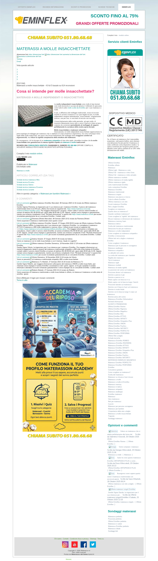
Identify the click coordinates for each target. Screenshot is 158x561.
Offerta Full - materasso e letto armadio (122, 175)
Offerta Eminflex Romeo (116, 307)
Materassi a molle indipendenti (119, 231)
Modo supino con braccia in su (119, 280)
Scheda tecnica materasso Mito (28, 180)
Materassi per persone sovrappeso (120, 406)
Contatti (66, 539)
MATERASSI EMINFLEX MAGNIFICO (122, 360)
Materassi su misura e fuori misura (120, 377)
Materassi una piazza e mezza (119, 197)
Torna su (101, 539)
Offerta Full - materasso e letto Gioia (121, 172)
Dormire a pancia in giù (116, 275)
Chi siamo (57, 539)
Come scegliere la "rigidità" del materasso (123, 216)
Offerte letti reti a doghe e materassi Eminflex (120, 239)
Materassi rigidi (113, 263)
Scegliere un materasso (116, 209)
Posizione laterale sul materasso (119, 285)
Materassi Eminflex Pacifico (118, 355)
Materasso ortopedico (116, 250)
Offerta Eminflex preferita (117, 521)
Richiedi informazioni (53, 7)
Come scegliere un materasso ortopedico (122, 233)
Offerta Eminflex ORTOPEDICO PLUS (122, 468)
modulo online (36, 154)
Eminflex (126, 7)
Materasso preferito (115, 516)
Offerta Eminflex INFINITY (117, 319)
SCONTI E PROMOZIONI (81, 7)
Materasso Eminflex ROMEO (118, 341)
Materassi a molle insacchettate (119, 414)
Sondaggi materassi (115, 418)
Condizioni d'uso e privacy (79, 539)
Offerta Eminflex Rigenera (117, 309)
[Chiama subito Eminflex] (60, 38)
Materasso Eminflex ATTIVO (118, 345)
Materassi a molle (23, 171)
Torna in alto (22, 280)
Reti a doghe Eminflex (116, 207)
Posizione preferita (114, 519)
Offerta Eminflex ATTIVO (117, 316)
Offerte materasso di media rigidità (120, 180)
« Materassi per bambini (49, 194)
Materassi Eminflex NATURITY (119, 358)
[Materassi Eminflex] (65, 548)
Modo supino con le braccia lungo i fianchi (123, 282)
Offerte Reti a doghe (115, 336)
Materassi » (65, 194)
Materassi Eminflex (115, 190)
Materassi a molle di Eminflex (118, 382)
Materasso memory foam (117, 221)
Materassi (33, 164)
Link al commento (23, 203)
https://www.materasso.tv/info (82, 214)
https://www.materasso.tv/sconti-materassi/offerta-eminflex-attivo (43, 229)
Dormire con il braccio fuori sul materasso (123, 287)
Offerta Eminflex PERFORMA (118, 333)
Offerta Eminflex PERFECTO (118, 331)
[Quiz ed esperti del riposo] (59, 395)
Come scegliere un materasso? (119, 372)
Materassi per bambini (116, 409)
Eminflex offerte (113, 165)
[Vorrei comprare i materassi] (112, 447)
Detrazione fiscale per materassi (119, 229)
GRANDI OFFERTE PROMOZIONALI (107, 23)
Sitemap (93, 539)
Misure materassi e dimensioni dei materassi (124, 219)
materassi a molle (69, 142)
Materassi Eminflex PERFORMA (120, 365)
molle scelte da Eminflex (76, 108)
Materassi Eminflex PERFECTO (119, 362)
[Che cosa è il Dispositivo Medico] (108, 113)
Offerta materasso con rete (117, 202)
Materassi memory (114, 384)
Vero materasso (113, 399)
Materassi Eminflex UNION (118, 353)
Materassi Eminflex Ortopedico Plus (121, 350)
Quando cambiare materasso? (119, 214)
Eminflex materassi (115, 394)
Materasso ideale (114, 529)
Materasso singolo (114, 194)
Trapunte (111, 416)
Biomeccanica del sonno (117, 297)
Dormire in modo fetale (116, 289)
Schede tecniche (106, 7)
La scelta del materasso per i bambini (121, 255)
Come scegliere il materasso (118, 243)
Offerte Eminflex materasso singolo (120, 502)
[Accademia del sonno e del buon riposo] (59, 321)
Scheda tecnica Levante (25, 190)
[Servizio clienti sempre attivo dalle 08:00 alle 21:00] (124, 76)
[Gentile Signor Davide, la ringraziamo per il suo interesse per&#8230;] (122, 489)
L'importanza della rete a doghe (119, 411)
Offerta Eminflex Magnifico (117, 311)
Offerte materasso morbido (117, 177)
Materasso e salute (115, 524)
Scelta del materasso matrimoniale (120, 226)
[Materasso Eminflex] (93, 548)
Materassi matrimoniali (116, 192)
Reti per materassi (114, 401)
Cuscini (110, 404)
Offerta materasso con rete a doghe (121, 484)
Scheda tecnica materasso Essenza (30, 187)
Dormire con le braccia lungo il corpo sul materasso (122, 293)
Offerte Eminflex (26, 7)
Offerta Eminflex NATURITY (118, 328)
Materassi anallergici (115, 248)
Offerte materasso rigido (116, 182)
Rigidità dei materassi (116, 258)
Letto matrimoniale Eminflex (118, 185)
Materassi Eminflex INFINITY (118, 348)
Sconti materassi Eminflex (117, 204)
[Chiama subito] (59, 436)
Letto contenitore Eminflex (117, 187)
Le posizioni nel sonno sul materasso (121, 270)
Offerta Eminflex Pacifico (117, 326)
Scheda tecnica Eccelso (25, 182)
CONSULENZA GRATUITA (37, 145)
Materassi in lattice (115, 387)
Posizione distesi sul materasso (119, 272)
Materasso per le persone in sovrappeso (122, 246)
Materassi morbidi (114, 265)
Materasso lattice (114, 224)
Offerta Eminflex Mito (115, 314)
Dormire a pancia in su (116, 277)
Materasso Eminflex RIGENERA (119, 343)
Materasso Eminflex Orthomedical (120, 299)
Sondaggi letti (113, 531)
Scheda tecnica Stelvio (25, 185)
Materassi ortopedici (115, 389)
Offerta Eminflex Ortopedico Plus (120, 321)
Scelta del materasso (115, 375)
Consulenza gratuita (115, 370)
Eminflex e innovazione (116, 236)
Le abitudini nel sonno (116, 253)
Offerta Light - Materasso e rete (119, 170)
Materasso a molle (114, 455)
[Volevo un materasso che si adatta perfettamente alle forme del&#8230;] (113, 431)
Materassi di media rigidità (117, 268)
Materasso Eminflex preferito (118, 526)
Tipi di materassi (114, 260)
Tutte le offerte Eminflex (116, 199)
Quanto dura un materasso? (118, 211)
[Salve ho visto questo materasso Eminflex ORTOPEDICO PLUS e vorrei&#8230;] (111, 458)
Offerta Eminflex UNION (116, 324)
